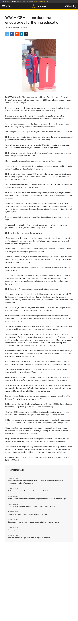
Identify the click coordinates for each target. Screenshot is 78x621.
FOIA (60, 611)
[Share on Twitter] (7, 34)
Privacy (26, 611)
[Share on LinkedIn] (21, 34)
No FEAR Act (69, 611)
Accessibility (50, 611)
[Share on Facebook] (12, 34)
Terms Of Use (36, 611)
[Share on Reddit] (17, 34)
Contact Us (16, 611)
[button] (1, 4)
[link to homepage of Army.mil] (39, 6)
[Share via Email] (26, 34)
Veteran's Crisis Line (39, 614)
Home (7, 611)
